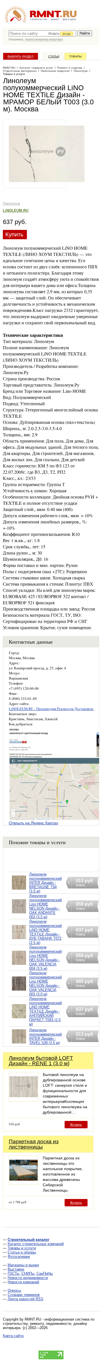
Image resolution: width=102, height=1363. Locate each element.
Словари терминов (24, 1295)
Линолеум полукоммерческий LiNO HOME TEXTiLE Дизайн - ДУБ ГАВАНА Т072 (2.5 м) (45, 932)
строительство (38, 19)
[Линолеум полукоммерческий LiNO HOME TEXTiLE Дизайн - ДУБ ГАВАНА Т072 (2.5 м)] (19, 939)
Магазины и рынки (23, 1265)
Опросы (14, 1290)
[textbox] (42, 33)
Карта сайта (13, 1336)
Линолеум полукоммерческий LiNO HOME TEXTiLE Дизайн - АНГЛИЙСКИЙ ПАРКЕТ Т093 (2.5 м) (45, 1011)
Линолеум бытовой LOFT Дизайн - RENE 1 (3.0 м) (41, 1060)
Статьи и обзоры (22, 1252)
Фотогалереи (19, 1256)
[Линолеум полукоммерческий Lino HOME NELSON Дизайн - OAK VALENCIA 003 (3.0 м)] (19, 991)
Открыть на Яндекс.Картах (33, 823)
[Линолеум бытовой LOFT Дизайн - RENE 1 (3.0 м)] (23, 1100)
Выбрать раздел (20, 56)
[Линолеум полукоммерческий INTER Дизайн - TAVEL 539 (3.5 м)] (19, 1043)
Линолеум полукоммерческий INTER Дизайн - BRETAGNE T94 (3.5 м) (45, 882)
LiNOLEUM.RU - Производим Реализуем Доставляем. (51, 708)
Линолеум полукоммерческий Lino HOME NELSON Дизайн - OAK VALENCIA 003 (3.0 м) (45, 983)
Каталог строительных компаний (36, 1244)
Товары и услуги (22, 1248)
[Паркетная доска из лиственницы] (23, 1183)
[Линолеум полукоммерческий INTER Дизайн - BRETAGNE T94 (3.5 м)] (19, 890)
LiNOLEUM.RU (15, 210)
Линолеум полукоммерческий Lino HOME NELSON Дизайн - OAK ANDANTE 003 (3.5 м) (45, 906)
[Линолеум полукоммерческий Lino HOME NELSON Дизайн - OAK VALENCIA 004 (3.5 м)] (19, 965)
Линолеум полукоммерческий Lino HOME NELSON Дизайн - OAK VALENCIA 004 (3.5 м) (45, 958)
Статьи (53, 56)
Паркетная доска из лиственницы (34, 1144)
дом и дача (69, 19)
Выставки (16, 1269)
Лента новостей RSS (25, 1299)
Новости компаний (23, 1282)
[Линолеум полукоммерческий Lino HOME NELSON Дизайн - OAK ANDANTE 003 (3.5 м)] (19, 913)
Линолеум (11, 203)
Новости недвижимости (28, 1278)
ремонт (55, 19)
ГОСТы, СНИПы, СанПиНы (30, 1273)
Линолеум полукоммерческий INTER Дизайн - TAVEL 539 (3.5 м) (45, 1036)
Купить (14, 234)
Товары (75, 56)
